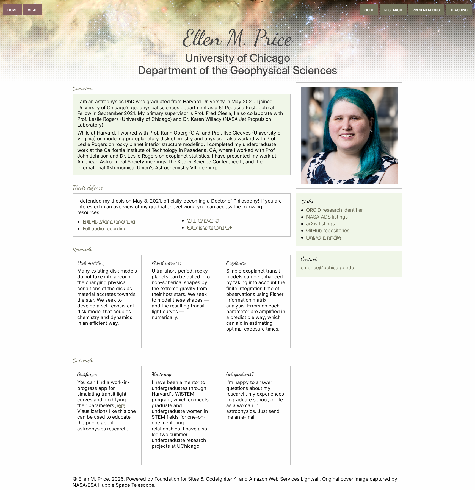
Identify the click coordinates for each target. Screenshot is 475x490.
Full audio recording (105, 228)
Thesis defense (88, 187)
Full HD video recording (109, 221)
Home (12, 9)
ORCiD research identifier (334, 210)
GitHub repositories (327, 230)
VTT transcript (203, 220)
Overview (83, 88)
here (120, 405)
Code (369, 9)
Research (393, 9)
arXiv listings (320, 223)
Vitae (32, 9)
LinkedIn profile (323, 237)
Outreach (82, 360)
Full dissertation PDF (210, 227)
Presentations (426, 9)
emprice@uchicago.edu (327, 267)
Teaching (459, 9)
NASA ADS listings (327, 217)
